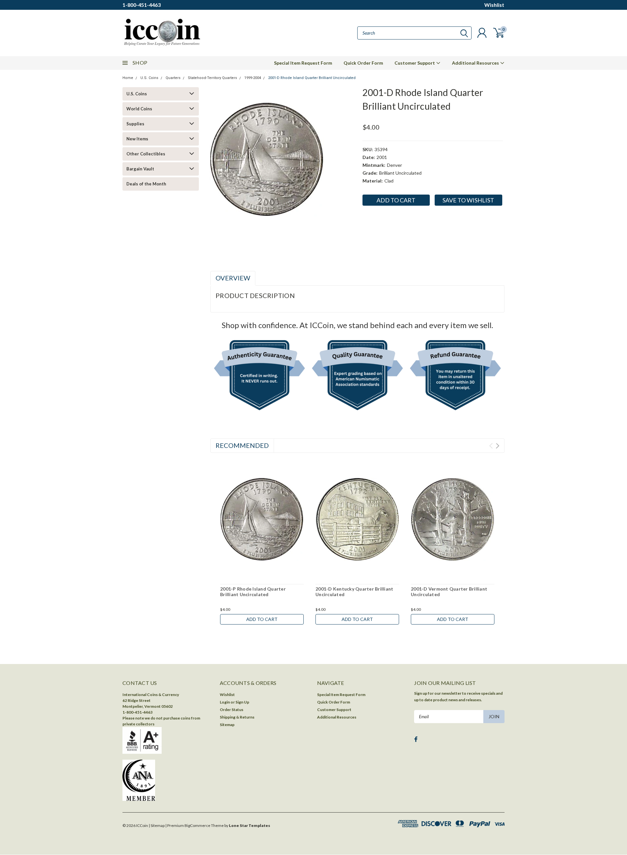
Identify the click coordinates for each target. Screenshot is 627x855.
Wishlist (494, 5)
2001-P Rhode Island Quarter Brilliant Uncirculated (253, 591)
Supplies (135, 123)
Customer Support (415, 63)
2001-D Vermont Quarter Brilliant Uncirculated (449, 591)
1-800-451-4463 (141, 5)
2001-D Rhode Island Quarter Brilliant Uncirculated (312, 78)
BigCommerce (197, 825)
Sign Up (242, 702)
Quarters (173, 78)
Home (127, 78)
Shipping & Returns (237, 717)
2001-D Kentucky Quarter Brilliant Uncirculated (354, 591)
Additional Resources (476, 63)
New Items (137, 138)
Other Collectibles (145, 153)
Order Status (231, 709)
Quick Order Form (363, 63)
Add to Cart (262, 619)
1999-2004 (252, 78)
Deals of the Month (146, 183)
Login (225, 702)
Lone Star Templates (249, 825)
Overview (233, 278)
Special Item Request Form (303, 63)
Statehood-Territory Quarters (212, 78)
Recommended (242, 445)
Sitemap (227, 724)
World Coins (139, 108)
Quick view (262, 519)
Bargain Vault (140, 168)
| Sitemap (157, 825)
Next (497, 446)
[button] (259, 376)
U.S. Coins (149, 78)
